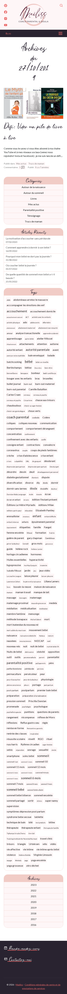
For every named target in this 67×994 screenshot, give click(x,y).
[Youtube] (5, 25)
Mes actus (21, 163)
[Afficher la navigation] (60, 34)
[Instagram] (5, 19)
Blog (8, 33)
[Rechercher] (61, 6)
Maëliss (19, 984)
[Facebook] (5, 12)
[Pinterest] (5, 6)
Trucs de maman (36, 163)
